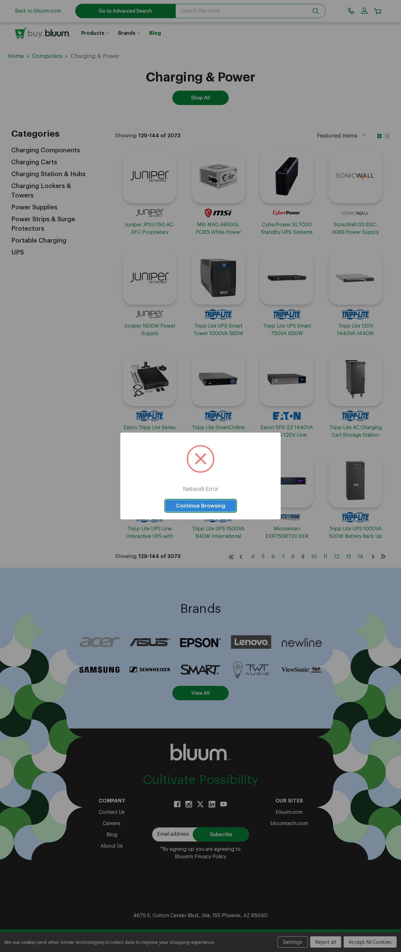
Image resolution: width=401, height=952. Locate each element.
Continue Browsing (200, 505)
